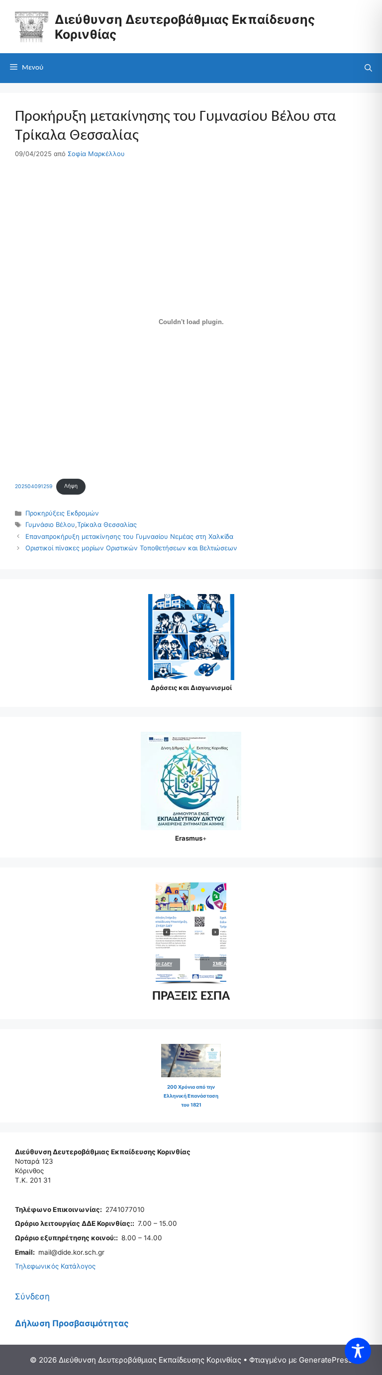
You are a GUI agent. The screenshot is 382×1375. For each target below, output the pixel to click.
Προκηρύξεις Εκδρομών (62, 513)
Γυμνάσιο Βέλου (50, 524)
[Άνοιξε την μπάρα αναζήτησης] (368, 68)
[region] (191, 933)
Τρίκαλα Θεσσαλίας (107, 524)
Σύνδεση (32, 1296)
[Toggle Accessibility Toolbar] (358, 1351)
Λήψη (71, 486)
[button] (206, 932)
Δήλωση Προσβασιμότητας (72, 1323)
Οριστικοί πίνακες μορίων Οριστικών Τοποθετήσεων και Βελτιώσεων (131, 548)
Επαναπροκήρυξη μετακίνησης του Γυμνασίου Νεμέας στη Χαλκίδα (129, 536)
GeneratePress (325, 1360)
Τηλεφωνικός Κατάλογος (55, 1266)
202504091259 (33, 486)
